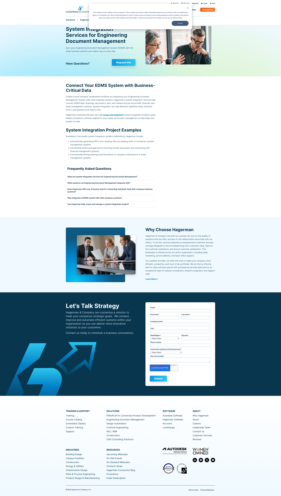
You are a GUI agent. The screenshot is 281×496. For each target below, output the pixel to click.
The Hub (186, 3)
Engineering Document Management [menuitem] (125, 419)
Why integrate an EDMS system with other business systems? (94, 198)
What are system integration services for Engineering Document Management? (102, 177)
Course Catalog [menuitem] (74, 419)
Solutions (70, 20)
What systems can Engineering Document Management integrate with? (98, 183)
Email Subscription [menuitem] (116, 478)
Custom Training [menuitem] (74, 427)
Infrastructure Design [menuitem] (77, 470)
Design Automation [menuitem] (116, 423)
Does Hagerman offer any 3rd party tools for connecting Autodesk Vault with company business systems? (109, 190)
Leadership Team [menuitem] (201, 427)
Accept (180, 23)
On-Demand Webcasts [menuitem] (118, 462)
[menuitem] (195, 460)
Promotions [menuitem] (112, 474)
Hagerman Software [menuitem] (173, 419)
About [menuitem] (196, 419)
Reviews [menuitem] (197, 439)
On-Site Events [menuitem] (114, 458)
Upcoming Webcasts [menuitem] (117, 454)
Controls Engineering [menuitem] (117, 427)
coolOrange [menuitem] (169, 427)
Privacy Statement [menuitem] (207, 490)
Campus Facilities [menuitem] (75, 458)
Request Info (123, 62)
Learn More (150, 279)
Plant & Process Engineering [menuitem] (80, 474)
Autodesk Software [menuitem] (173, 416)
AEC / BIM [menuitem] (111, 431)
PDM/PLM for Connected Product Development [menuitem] (131, 416)
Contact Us (207, 9)
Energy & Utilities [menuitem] (75, 466)
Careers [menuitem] (197, 423)
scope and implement (113, 115)
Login (205, 3)
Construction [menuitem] (113, 435)
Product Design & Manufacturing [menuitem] (83, 478)
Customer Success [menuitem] (202, 435)
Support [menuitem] (70, 431)
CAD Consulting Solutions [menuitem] (119, 439)
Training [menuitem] (70, 416)
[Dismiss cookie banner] (188, 8)
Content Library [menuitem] (114, 466)
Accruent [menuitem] (167, 423)
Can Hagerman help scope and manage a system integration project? (98, 204)
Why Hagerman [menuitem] (201, 416)
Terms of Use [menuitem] (193, 490)
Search (175, 3)
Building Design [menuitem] (74, 454)
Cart (213, 3)
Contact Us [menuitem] (198, 431)
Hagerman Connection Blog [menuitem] (120, 470)
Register (195, 3)
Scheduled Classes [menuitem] (76, 423)
